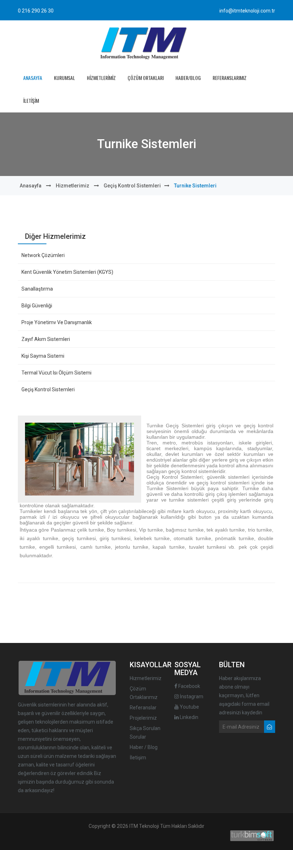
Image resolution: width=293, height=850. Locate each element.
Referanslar (143, 707)
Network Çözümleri (43, 255)
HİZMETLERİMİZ (101, 77)
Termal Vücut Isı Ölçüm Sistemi (56, 373)
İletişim (138, 757)
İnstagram (191, 696)
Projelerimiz (143, 718)
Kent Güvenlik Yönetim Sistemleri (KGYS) (67, 272)
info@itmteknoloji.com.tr (247, 11)
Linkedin (188, 717)
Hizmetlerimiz (72, 185)
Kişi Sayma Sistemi (42, 356)
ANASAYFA (32, 77)
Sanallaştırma (37, 289)
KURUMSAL (64, 77)
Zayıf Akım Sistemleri (45, 339)
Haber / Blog (144, 747)
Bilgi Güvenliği (36, 305)
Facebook (188, 686)
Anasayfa (30, 185)
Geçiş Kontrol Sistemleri (132, 185)
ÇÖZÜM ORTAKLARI (146, 77)
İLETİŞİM (31, 100)
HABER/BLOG (188, 77)
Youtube (189, 707)
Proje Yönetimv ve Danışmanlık (56, 322)
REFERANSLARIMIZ (230, 77)
